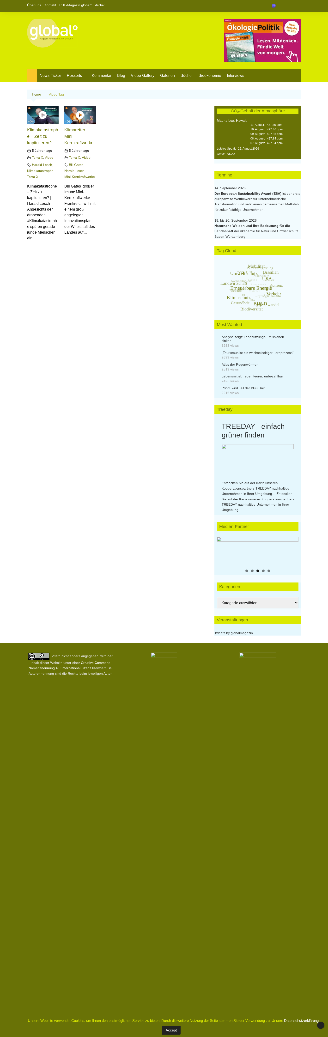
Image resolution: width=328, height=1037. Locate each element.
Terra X (37, 157)
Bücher (187, 75)
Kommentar (101, 75)
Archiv (99, 5)
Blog (121, 75)
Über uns (34, 5)
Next (292, 550)
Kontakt (50, 5)
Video (49, 157)
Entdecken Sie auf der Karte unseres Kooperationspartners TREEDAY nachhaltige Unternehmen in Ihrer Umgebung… (255, 488)
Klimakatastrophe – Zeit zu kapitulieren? (42, 136)
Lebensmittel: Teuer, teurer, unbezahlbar (252, 376)
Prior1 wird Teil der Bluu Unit (243, 388)
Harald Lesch (42, 165)
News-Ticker (50, 75)
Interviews (235, 75)
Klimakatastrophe (40, 171)
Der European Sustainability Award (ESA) (248, 193)
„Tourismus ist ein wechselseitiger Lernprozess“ (258, 353)
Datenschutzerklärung (301, 1021)
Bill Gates (76, 165)
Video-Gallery (142, 75)
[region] (257, 551)
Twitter (289, 6)
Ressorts (74, 75)
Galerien (167, 75)
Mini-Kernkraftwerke (79, 177)
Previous (222, 550)
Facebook (281, 6)
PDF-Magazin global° (75, 5)
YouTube (297, 6)
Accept (171, 1030)
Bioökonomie (210, 75)
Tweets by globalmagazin (233, 633)
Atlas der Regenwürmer (240, 364)
